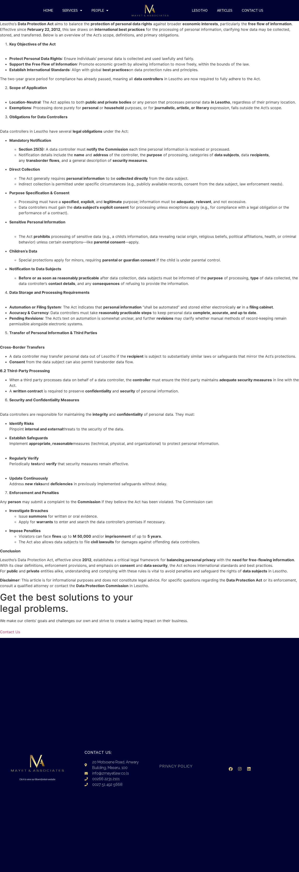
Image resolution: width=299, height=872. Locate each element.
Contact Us (252, 10)
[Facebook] (231, 769)
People (98, 10)
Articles (224, 10)
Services (70, 10)
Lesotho (200, 10)
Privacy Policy (176, 766)
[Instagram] (240, 769)
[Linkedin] (249, 769)
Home (48, 10)
